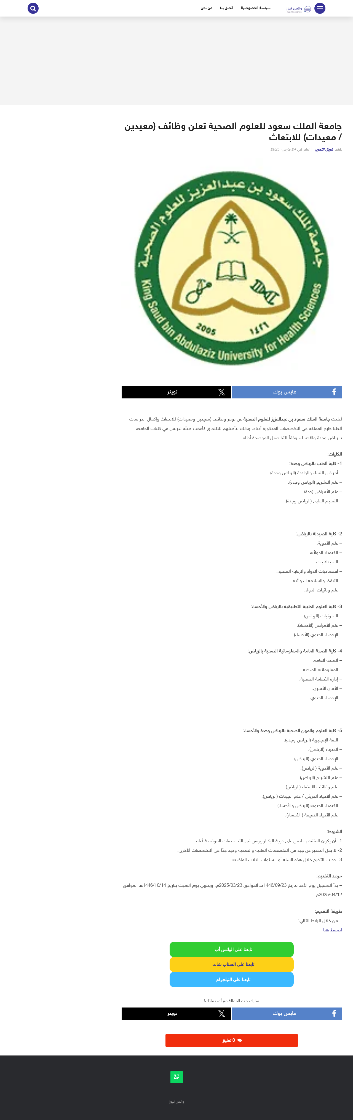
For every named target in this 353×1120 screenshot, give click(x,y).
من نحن (206, 8)
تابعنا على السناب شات (231, 964)
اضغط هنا (332, 930)
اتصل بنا (226, 8)
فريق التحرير (324, 149)
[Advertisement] (176, 60)
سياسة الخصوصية (256, 8)
